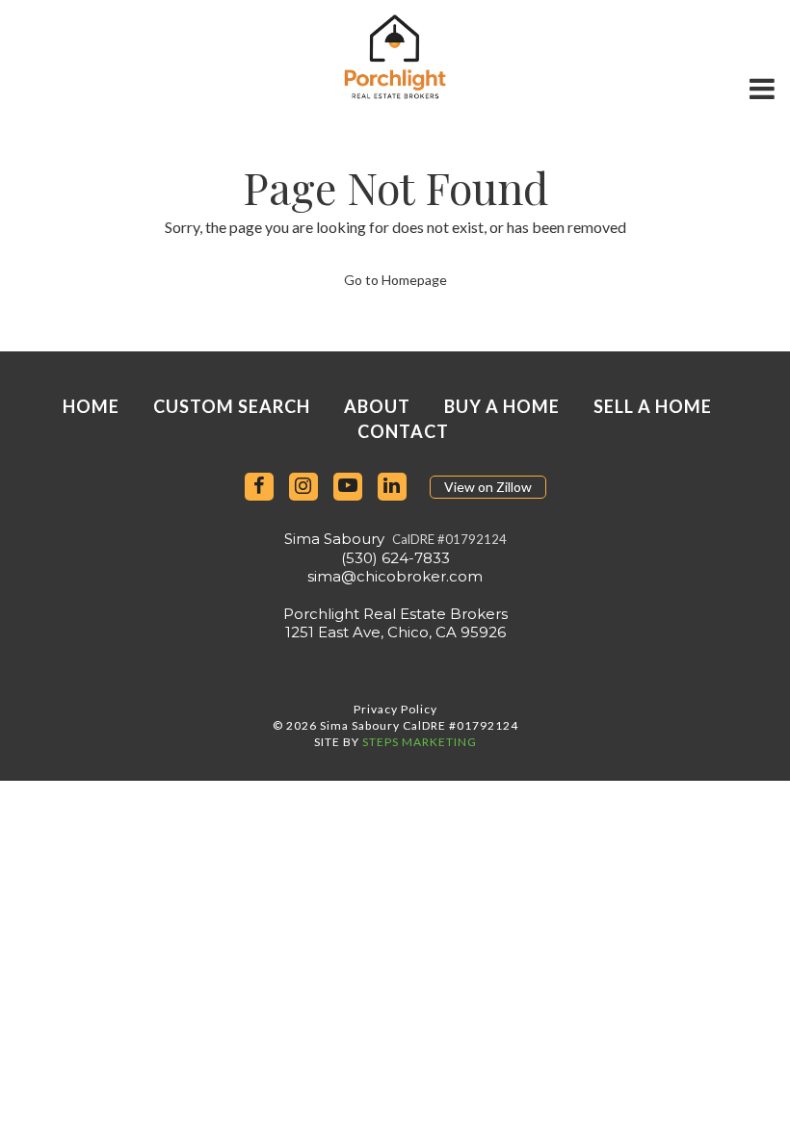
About (377, 406)
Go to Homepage (395, 279)
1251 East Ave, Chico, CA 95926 (395, 632)
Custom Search (231, 406)
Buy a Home (502, 406)
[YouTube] (347, 487)
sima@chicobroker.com (395, 576)
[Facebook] (259, 487)
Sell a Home (652, 406)
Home (91, 406)
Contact (403, 431)
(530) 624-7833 (395, 558)
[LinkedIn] (392, 487)
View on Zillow (488, 486)
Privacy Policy (395, 709)
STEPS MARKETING (419, 742)
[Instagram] (303, 487)
